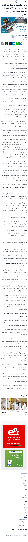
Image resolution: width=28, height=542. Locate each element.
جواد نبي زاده (18, 35)
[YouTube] (21, 529)
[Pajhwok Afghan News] (15, 1)
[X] (23, 529)
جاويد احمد (24, 35)
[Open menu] (25, 2)
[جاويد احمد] (13, 36)
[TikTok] (15, 529)
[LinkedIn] (13, 529)
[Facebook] (26, 529)
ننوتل (6, 1)
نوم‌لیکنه (2, 1)
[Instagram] (18, 529)
